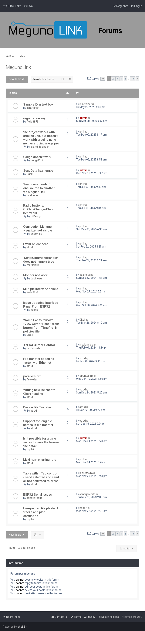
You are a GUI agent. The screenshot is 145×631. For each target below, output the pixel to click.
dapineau (36, 278)
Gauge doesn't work (37, 157)
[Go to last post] (93, 104)
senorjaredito (34, 497)
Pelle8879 (33, 121)
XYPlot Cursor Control (39, 345)
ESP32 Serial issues (37, 494)
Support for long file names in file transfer (38, 423)
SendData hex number (39, 170)
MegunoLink (18, 67)
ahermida (36, 233)
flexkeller (32, 379)
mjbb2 (30, 449)
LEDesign (36, 216)
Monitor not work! (35, 275)
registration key (34, 118)
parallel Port (32, 376)
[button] (102, 79)
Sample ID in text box (38, 104)
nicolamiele (33, 348)
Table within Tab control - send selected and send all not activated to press (41, 477)
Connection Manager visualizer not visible (38, 228)
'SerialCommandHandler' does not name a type (41, 259)
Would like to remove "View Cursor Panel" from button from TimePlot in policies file (41, 325)
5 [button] (125, 78)
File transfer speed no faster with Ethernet (38, 360)
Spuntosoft (86, 375)
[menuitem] (28, 5)
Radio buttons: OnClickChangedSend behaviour (38, 209)
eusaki (34, 309)
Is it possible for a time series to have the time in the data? (41, 442)
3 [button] (117, 78)
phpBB (21, 626)
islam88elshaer (40, 146)
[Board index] (75, 30)
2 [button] (113, 78)
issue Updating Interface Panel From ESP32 (40, 304)
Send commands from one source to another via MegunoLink (39, 188)
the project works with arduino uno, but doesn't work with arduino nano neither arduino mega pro (41, 137)
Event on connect (35, 244)
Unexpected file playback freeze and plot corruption (41, 512)
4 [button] (121, 78)
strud (30, 247)
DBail (30, 334)
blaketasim (86, 472)
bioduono (32, 195)
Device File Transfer (37, 407)
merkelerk (33, 264)
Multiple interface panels (40, 289)
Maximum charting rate (39, 459)
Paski (30, 173)
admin (83, 117)
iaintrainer (33, 107)
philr (82, 131)
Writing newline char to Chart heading (39, 392)
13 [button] (132, 78)
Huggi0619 (37, 160)
